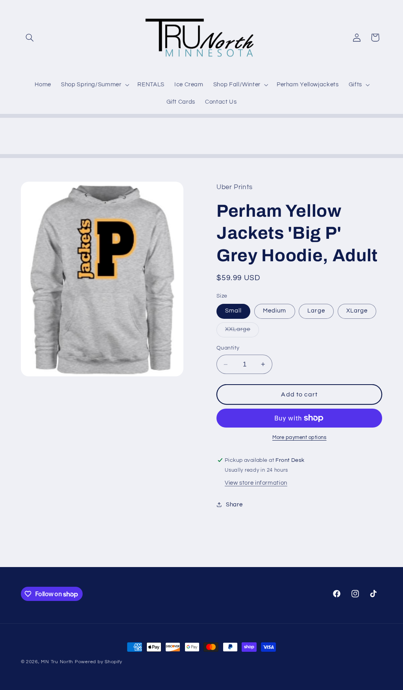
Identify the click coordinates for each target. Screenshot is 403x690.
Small (233, 311)
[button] (30, 37)
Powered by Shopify (98, 662)
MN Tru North (57, 662)
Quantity (227, 348)
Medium (274, 311)
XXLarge (242, 331)
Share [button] (234, 505)
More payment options (299, 437)
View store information (256, 483)
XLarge (357, 311)
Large (316, 311)
